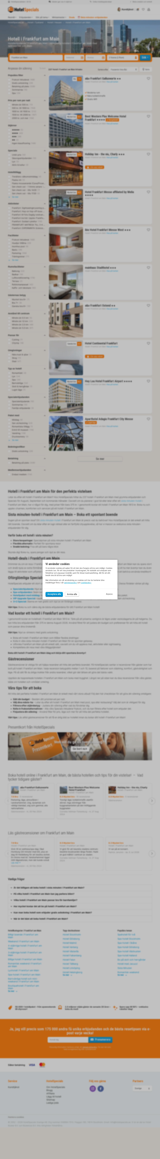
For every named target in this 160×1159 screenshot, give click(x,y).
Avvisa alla (72, 594)
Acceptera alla (54, 594)
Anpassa (109, 594)
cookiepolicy (86, 583)
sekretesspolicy (70, 583)
